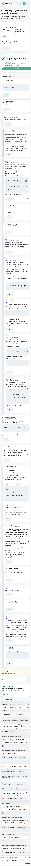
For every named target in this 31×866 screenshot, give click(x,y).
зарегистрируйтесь (18, 671)
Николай (9, 116)
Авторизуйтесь (6, 671)
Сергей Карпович (8, 757)
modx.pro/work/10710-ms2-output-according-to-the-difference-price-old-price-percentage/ (16, 321)
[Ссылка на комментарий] (24, 94)
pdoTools (4, 707)
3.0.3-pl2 (12, 707)
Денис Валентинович (9, 827)
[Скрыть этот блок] (29, 55)
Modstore (3, 860)
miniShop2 (4, 704)
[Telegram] (20, 860)
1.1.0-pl (11, 710)
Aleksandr (6, 840)
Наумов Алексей (9, 80)
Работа (21, 714)
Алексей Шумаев (10, 417)
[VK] (23, 860)
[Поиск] (17, 3)
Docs (8, 860)
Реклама (27, 71)
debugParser (5, 710)
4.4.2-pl (12, 704)
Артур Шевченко (8, 746)
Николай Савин (8, 771)
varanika (6, 731)
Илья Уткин (7, 784)
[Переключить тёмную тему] (20, 3)
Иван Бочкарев (8, 798)
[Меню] (27, 3)
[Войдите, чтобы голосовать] (4, 48)
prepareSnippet (17, 421)
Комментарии (7, 714)
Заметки (15, 714)
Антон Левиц (10, 27)
